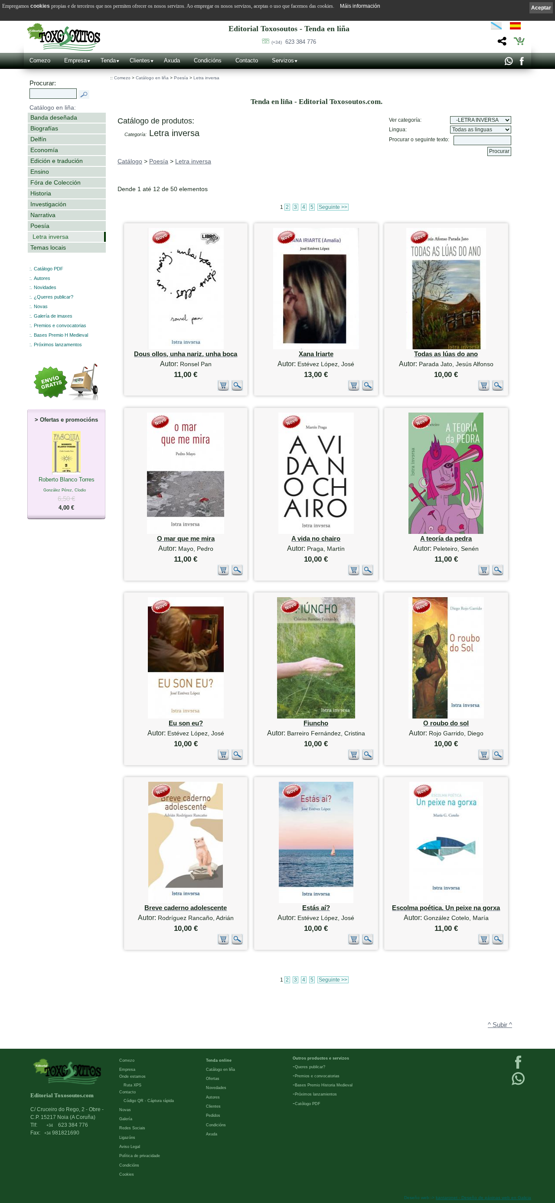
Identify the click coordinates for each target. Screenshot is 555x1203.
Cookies (126, 1174)
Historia (40, 193)
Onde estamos (132, 1076)
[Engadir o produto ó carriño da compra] (223, 389)
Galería (125, 1119)
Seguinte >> (333, 207)
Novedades (216, 1088)
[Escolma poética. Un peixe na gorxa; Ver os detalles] (446, 901)
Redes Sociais (132, 1128)
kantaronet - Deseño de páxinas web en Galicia (483, 1197)
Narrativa (43, 214)
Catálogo (130, 161)
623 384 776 (293, 42)
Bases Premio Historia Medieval (324, 1085)
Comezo (39, 60)
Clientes (140, 60)
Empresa (75, 60)
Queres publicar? (310, 1067)
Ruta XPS (132, 1085)
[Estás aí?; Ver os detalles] (316, 901)
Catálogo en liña (152, 77)
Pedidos (213, 1115)
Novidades (45, 287)
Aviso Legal (129, 1146)
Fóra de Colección (55, 182)
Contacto (246, 60)
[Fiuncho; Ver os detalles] (316, 716)
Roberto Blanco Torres (67, 493)
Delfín (38, 139)
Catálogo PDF (48, 268)
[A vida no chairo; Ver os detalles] (316, 532)
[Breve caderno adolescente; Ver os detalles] (185, 901)
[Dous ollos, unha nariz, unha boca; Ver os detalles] (186, 347)
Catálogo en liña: (52, 107)
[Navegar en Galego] (496, 27)
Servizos (283, 60)
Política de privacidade (139, 1156)
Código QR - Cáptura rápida (149, 1101)
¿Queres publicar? (53, 296)
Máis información (360, 6)
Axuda (172, 60)
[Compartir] (501, 44)
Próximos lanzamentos (58, 344)
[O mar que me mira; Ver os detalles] (185, 532)
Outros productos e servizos (321, 1058)
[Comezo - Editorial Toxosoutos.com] (63, 37)
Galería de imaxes (53, 316)
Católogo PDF (307, 1104)
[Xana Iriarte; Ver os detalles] (316, 347)
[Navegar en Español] (518, 27)
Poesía (39, 225)
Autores (42, 278)
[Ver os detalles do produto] (237, 389)
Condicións (208, 60)
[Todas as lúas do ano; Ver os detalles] (446, 347)
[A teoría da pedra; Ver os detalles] (445, 532)
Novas (41, 306)
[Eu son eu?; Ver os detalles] (186, 716)
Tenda (108, 60)
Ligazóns (127, 1137)
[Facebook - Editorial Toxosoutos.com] (521, 63)
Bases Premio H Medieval (61, 335)
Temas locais (48, 247)
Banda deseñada (53, 117)
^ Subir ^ (500, 1024)
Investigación (48, 204)
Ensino (39, 171)
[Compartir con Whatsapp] (508, 63)
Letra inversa (51, 236)
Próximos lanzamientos (316, 1094)
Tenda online (219, 1060)
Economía (44, 149)
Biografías (44, 128)
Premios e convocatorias (60, 325)
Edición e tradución (56, 160)
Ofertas (212, 1078)
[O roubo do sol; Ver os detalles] (446, 716)
